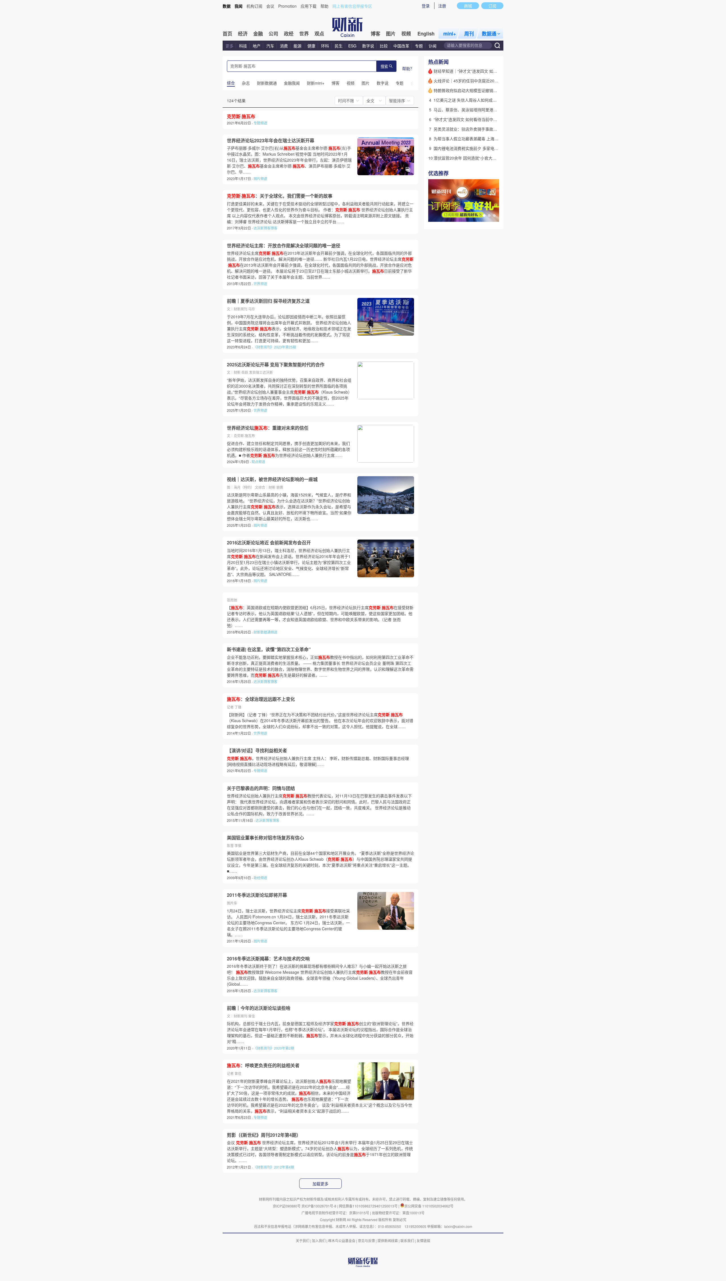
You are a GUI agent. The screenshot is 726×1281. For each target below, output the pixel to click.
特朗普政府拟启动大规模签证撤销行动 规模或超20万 (480, 90)
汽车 (270, 46)
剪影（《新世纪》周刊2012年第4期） (264, 1135)
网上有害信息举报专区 (352, 6)
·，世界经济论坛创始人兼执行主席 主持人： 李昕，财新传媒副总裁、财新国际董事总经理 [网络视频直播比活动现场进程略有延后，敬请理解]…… (318, 761)
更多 (229, 46)
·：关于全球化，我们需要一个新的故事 (279, 196)
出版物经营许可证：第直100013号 (398, 1212)
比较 (384, 46)
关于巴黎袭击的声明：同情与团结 (261, 788)
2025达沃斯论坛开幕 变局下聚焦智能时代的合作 (275, 364)
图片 (391, 33)
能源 (298, 46)
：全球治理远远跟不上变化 (261, 699)
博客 (375, 33)
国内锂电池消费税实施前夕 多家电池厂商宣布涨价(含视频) (485, 148)
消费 (284, 46)
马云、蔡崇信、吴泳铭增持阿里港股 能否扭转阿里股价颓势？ (488, 109)
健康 (311, 46)
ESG (352, 46)
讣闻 (432, 46)
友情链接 (423, 1240)
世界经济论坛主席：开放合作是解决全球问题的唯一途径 (283, 246)
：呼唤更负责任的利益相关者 (263, 1065)
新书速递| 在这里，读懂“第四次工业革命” (269, 649)
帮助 (324, 6)
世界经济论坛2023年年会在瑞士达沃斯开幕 (270, 140)
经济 (243, 33)
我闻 (238, 6)
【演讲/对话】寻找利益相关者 (257, 750)
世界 (304, 33)
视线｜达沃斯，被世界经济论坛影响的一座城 (272, 479)
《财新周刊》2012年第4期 (274, 1167)
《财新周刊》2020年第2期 (274, 1048)
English (425, 33)
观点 (319, 33)
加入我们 (319, 1240)
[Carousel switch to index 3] (494, 215)
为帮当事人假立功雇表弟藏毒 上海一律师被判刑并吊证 (482, 138)
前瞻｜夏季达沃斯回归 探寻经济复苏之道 (268, 301)
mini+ (449, 33)
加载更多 (320, 1184)
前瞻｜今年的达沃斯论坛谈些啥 (258, 1008)
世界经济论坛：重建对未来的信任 (268, 428)
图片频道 (260, 178)
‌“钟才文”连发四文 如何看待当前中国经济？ (471, 119)
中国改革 (401, 46)
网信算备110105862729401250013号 (368, 1205)
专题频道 (260, 122)
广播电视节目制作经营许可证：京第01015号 (335, 1212)
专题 (419, 46)
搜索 (384, 66)
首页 (227, 33)
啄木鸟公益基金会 (342, 1240)
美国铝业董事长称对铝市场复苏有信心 (265, 838)
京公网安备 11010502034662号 (428, 1205)
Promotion (287, 6)
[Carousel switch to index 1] (484, 215)
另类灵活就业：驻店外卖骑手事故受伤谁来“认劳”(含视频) (484, 129)
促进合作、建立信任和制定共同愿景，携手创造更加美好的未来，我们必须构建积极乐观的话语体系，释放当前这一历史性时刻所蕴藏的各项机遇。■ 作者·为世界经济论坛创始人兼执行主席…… (288, 449)
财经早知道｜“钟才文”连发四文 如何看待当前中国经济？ (483, 71)
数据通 (489, 33)
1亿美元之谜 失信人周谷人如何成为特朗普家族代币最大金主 (487, 100)
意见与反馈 (366, 1240)
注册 (442, 6)
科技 (243, 46)
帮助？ (408, 68)
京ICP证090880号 (287, 1205)
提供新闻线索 (387, 1240)
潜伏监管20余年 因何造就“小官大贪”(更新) (471, 158)
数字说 (368, 46)
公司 (273, 33)
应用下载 (308, 6)
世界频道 (260, 283)
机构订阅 (254, 6)
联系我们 (407, 1240)
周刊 (469, 33)
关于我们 (302, 1240)
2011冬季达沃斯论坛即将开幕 (257, 895)
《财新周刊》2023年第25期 (275, 346)
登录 (426, 6)
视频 (406, 33)
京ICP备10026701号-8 (319, 1205)
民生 (339, 46)
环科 (325, 46)
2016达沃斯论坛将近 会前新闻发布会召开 (269, 543)
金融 (258, 33)
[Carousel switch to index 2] (489, 215)
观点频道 (258, 461)
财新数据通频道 (265, 632)
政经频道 (260, 877)
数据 (227, 6)
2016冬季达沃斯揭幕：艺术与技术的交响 (268, 959)
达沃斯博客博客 (265, 227)
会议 (270, 6)
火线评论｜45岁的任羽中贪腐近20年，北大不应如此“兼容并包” (489, 80)
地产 (257, 46)
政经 (289, 33)
